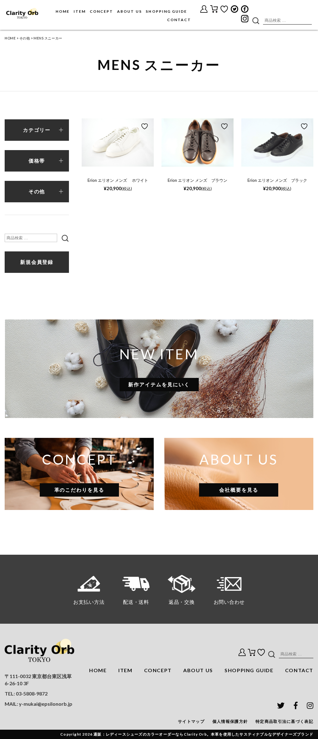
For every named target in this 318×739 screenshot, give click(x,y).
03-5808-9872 (32, 693)
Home (63, 11)
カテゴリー (37, 130)
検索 (255, 20)
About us (129, 11)
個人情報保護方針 (230, 721)
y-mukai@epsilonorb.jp (45, 704)
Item (80, 11)
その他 (24, 38)
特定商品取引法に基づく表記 (284, 721)
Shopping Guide (166, 11)
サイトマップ (191, 721)
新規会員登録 (37, 262)
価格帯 (37, 160)
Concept (101, 11)
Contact (179, 19)
